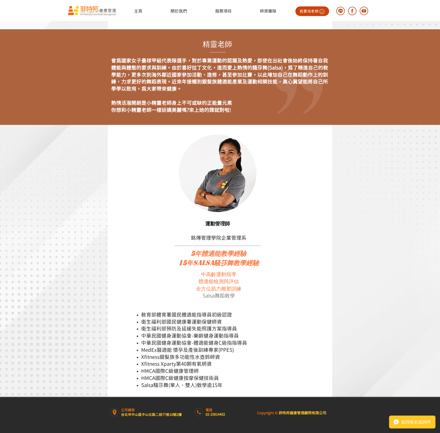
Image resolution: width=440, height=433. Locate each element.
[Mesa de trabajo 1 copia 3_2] (352, 11)
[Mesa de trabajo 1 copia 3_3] (364, 11)
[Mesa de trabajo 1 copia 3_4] (341, 11)
